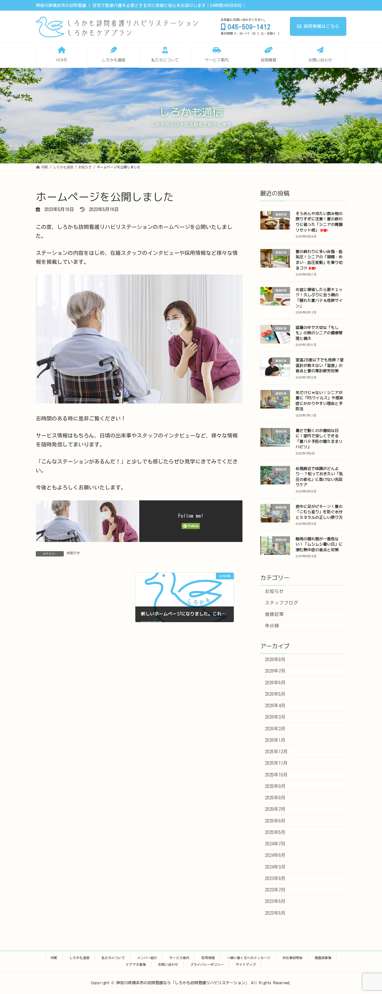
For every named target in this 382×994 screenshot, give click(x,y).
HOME (54, 957)
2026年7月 (275, 671)
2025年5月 (275, 832)
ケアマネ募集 (136, 964)
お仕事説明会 (292, 957)
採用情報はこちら (321, 26)
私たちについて (113, 957)
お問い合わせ (168, 964)
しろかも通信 (79, 957)
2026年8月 (275, 659)
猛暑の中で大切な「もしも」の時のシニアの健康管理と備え (319, 333)
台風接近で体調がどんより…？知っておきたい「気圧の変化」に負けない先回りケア (319, 477)
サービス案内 (179, 957)
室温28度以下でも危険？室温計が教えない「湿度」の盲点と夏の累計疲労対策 (320, 365)
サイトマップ (246, 964)
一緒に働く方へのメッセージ (248, 957)
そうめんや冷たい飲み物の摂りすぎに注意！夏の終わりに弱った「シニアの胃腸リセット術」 (319, 222)
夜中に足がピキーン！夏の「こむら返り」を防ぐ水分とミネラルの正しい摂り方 (319, 512)
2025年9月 (275, 786)
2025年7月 (275, 809)
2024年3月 (275, 866)
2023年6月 (275, 901)
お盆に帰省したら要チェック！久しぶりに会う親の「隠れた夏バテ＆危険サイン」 (319, 298)
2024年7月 (275, 844)
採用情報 (208, 957)
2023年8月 (275, 878)
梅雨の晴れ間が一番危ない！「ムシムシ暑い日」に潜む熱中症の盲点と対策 (319, 544)
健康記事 (274, 614)
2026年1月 (275, 740)
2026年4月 (275, 705)
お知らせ (73, 553)
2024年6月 (275, 855)
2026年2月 (275, 728)
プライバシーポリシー (207, 964)
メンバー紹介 (147, 957)
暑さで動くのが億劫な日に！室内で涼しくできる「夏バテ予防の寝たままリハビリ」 (319, 439)
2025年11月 (276, 763)
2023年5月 (275, 913)
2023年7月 (275, 890)
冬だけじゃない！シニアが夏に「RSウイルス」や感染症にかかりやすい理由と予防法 (319, 401)
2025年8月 (275, 797)
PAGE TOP (368, 959)
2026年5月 (275, 694)
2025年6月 (275, 820)
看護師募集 (323, 957)
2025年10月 (276, 774)
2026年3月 (275, 717)
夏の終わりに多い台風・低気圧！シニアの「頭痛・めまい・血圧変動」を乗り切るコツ (319, 260)
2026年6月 (275, 682)
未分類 (272, 625)
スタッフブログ (281, 602)
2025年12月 (276, 751)
